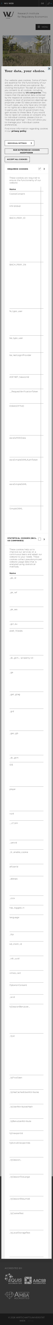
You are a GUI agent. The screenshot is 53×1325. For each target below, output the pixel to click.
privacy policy (19, 131)
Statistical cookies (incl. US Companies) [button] (22, 539)
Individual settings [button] (17, 143)
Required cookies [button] (17, 169)
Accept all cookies (17, 159)
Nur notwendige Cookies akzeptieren (26, 151)
